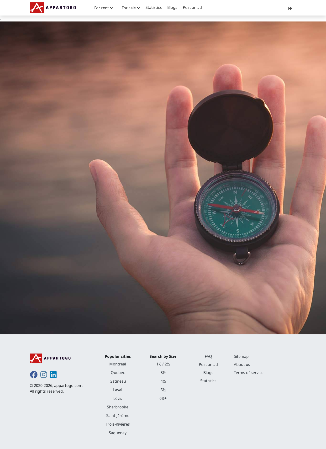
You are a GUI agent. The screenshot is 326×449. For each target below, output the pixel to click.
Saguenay (117, 432)
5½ (163, 389)
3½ (163, 372)
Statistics (154, 7)
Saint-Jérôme (117, 415)
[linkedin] (53, 376)
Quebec (118, 372)
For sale (129, 8)
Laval (117, 389)
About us (242, 364)
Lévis (117, 398)
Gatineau (118, 381)
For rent (101, 8)
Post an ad (192, 7)
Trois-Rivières (118, 424)
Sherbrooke (117, 407)
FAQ (208, 356)
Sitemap (241, 356)
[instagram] (43, 376)
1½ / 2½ (163, 364)
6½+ (163, 398)
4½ (163, 381)
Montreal (117, 364)
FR (290, 8)
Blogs (172, 7)
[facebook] (33, 376)
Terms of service (248, 372)
